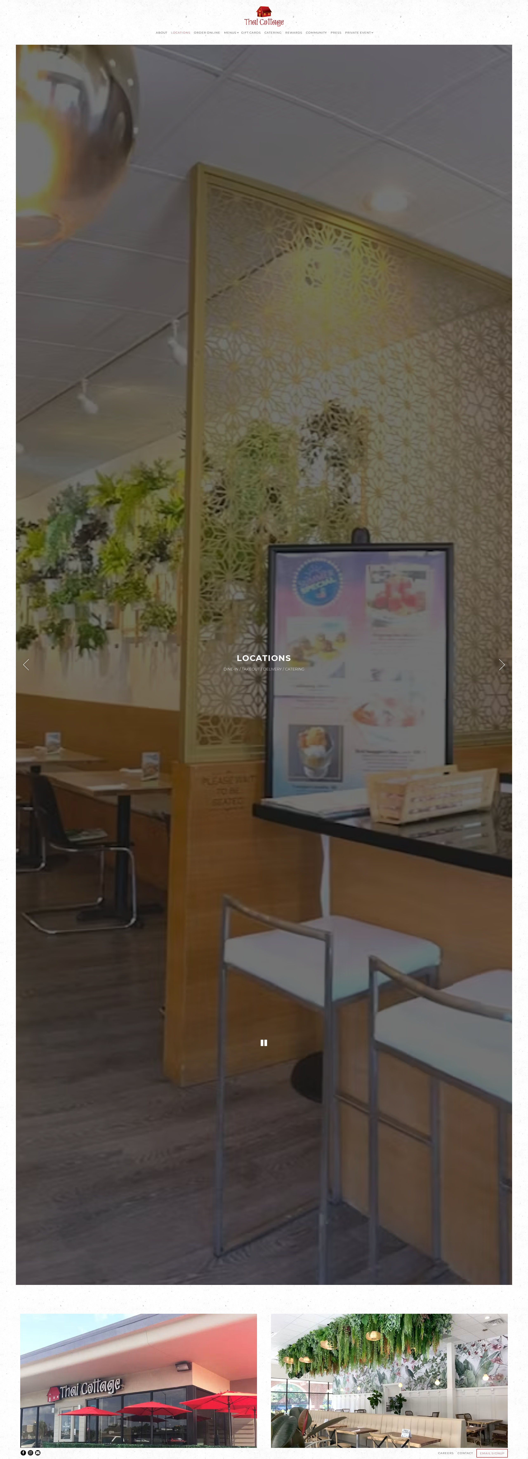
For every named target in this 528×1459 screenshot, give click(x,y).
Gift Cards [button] (251, 32)
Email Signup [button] (492, 1453)
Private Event (358, 32)
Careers (446, 1453)
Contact (465, 1453)
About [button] (161, 32)
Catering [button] (273, 32)
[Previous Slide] (26, 664)
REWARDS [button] (293, 32)
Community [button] (316, 32)
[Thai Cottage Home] (264, 16)
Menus (231, 32)
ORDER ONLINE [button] (207, 32)
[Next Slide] (502, 664)
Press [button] (336, 32)
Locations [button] (180, 32)
